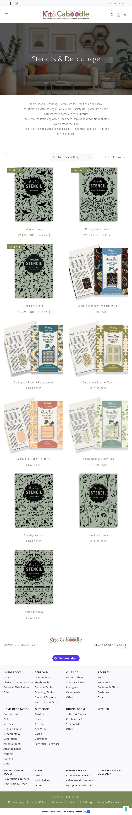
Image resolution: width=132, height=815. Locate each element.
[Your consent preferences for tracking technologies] (126, 809)
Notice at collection (51, 812)
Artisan (39, 724)
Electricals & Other (15, 783)
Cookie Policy (38, 802)
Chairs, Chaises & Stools (18, 682)
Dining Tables (74, 677)
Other (7, 692)
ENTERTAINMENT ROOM (14, 772)
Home (38, 719)
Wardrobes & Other (47, 702)
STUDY (39, 770)
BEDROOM (41, 672)
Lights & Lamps (12, 729)
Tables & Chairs (76, 714)
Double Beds (43, 677)
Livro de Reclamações (111, 802)
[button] (6, 15)
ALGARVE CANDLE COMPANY (109, 772)
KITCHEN (103, 709)
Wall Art (8, 753)
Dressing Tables (45, 692)
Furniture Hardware (47, 743)
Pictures (8, 719)
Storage (8, 758)
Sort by (57, 157)
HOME (7, 709)
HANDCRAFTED (76, 770)
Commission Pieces (78, 775)
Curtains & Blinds (108, 687)
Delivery (87, 802)
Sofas (6, 677)
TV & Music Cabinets (16, 778)
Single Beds (42, 682)
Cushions (103, 692)
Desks (38, 775)
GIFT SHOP (42, 709)
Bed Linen (104, 682)
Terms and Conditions (65, 802)
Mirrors (8, 724)
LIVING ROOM (12, 672)
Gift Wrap (41, 729)
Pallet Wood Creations (80, 780)
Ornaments (73, 692)
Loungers (72, 687)
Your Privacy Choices (73, 812)
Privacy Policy (16, 802)
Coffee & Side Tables (16, 687)
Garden (39, 714)
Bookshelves (42, 780)
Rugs (101, 677)
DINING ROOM (75, 709)
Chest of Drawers (45, 697)
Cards (38, 733)
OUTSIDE (72, 672)
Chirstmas (41, 738)
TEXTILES (104, 672)
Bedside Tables (44, 687)
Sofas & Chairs (75, 682)
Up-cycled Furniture (78, 785)
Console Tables (12, 714)
